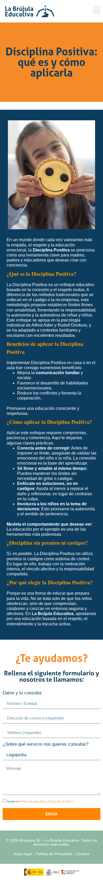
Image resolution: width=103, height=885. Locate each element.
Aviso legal (23, 854)
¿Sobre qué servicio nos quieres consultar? (45, 744)
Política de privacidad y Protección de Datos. (46, 801)
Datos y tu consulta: (22, 693)
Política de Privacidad (54, 854)
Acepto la (40, 801)
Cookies (83, 854)
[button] (96, 9)
